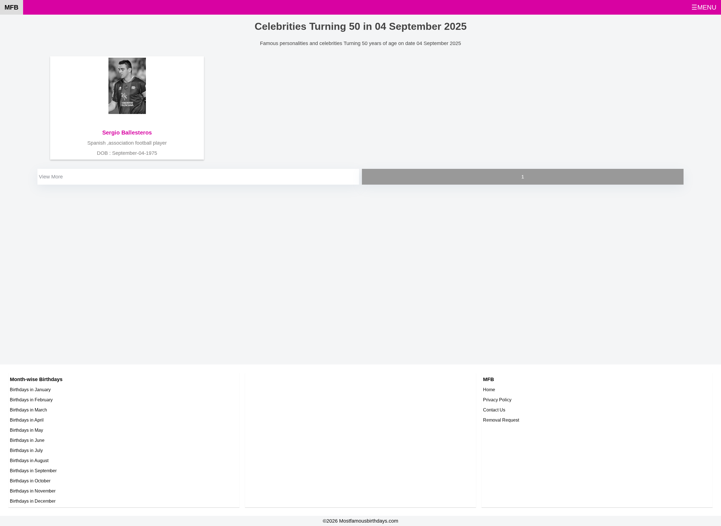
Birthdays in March (28, 409)
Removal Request (501, 419)
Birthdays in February (31, 399)
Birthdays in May (26, 430)
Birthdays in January (30, 389)
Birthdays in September (33, 470)
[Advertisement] (205, 225)
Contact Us (494, 409)
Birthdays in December (32, 500)
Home (489, 389)
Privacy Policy (497, 399)
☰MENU (703, 7)
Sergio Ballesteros (127, 132)
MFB (12, 7)
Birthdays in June (27, 440)
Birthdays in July (26, 450)
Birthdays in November (32, 490)
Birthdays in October (30, 480)
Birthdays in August (29, 460)
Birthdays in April (27, 419)
